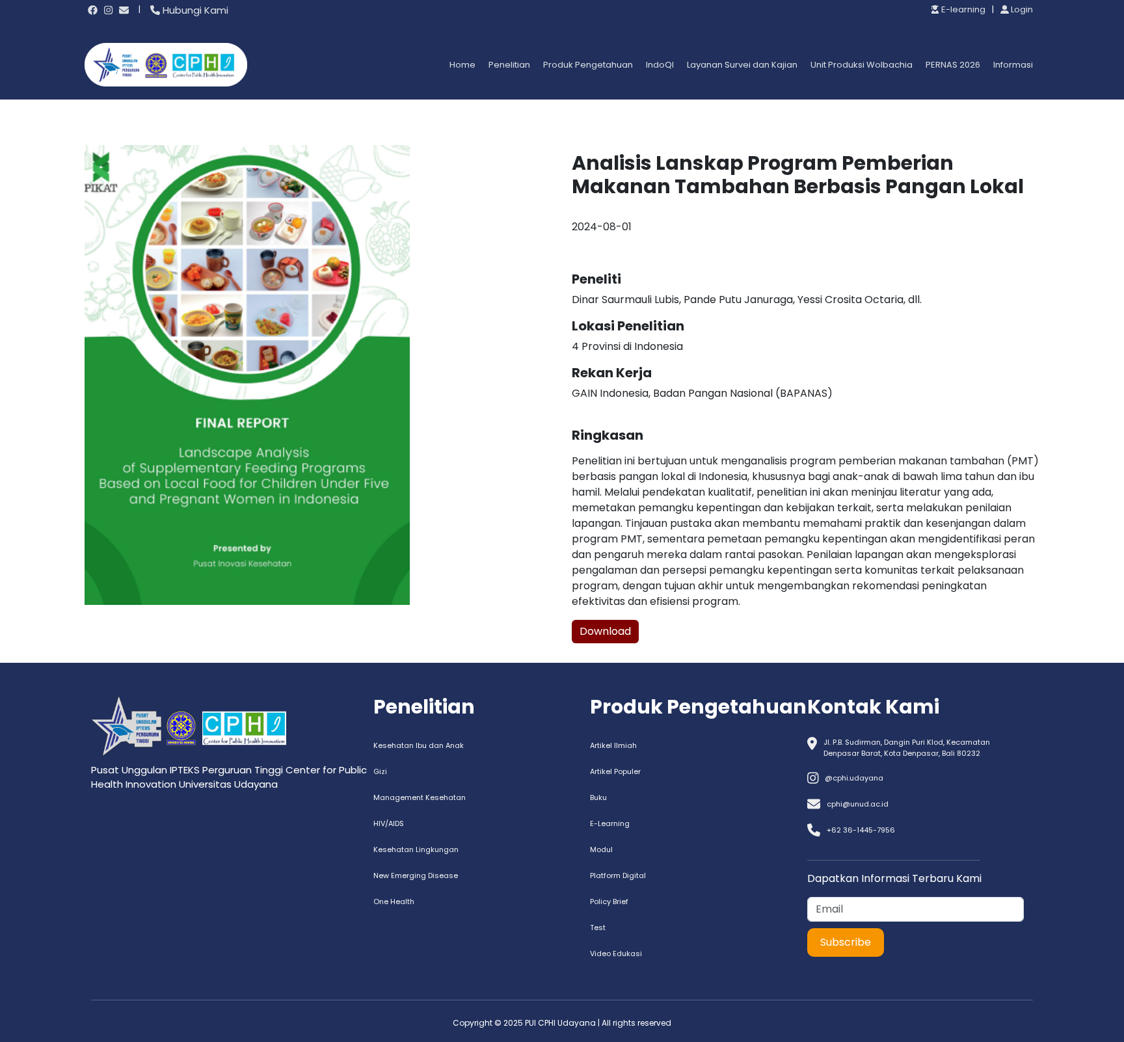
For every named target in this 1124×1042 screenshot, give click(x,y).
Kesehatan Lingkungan (416, 849)
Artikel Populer (615, 771)
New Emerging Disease (415, 875)
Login (1021, 9)
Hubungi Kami (194, 10)
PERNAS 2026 (953, 65)
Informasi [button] (1013, 65)
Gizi (380, 771)
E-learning (962, 9)
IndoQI (660, 65)
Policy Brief (609, 901)
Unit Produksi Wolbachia (861, 65)
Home (462, 65)
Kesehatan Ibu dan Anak (418, 745)
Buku (598, 797)
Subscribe (845, 942)
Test (598, 927)
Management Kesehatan (419, 797)
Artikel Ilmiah (613, 745)
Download (605, 631)
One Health (393, 901)
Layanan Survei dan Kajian (742, 65)
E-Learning (610, 823)
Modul (601, 849)
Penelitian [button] (509, 65)
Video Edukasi (616, 953)
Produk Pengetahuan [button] (588, 65)
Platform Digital (618, 875)
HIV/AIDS (388, 823)
